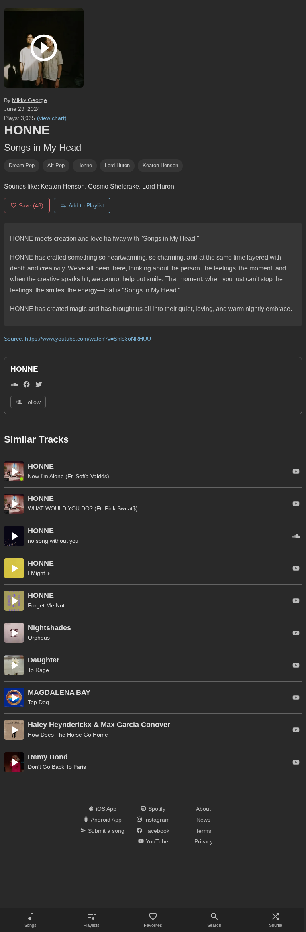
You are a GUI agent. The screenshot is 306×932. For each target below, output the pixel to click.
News (203, 819)
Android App (106, 819)
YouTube (157, 841)
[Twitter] (39, 386)
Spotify (156, 809)
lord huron (117, 165)
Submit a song (106, 831)
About (203, 809)
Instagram (157, 819)
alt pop (56, 165)
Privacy (203, 841)
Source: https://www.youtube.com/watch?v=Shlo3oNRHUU (77, 338)
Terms (203, 831)
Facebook (156, 831)
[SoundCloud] (14, 386)
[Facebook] (26, 386)
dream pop (22, 165)
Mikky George (29, 100)
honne (84, 165)
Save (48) (31, 205)
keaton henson (160, 165)
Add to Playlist (86, 205)
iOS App (106, 809)
